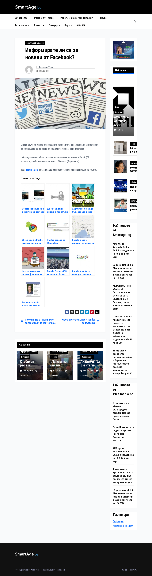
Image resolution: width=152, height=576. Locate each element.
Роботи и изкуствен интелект (77, 17)
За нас (124, 570)
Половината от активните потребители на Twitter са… (40, 321)
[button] (135, 21)
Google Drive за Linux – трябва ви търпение (78, 321)
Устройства (21, 17)
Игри (67, 25)
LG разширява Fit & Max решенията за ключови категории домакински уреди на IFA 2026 (123, 271)
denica (120, 130)
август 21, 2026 (124, 125)
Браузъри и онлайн (34, 43)
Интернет (25, 357)
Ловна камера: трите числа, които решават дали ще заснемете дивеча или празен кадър (123, 476)
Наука (103, 17)
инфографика (32, 169)
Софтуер (53, 25)
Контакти (133, 570)
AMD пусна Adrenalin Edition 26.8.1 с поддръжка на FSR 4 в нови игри (123, 250)
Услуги (54, 357)
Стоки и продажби (59, 352)
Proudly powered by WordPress (27, 570)
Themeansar (60, 570)
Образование (87, 357)
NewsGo (49, 570)
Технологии (21, 25)
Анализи (81, 25)
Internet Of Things (44, 17)
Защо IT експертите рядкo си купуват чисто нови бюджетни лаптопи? (123, 434)
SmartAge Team (46, 67)
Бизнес (38, 25)
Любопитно (136, 182)
